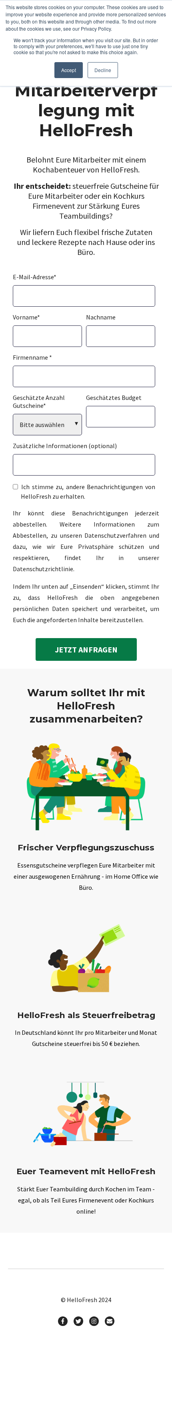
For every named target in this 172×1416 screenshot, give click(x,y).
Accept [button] (68, 70)
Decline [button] (102, 70)
